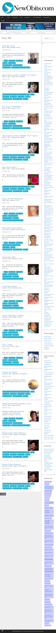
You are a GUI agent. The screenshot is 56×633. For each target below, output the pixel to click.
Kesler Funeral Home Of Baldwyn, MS (49, 537)
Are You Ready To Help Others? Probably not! (48, 169)
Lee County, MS (21, 96)
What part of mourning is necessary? (47, 89)
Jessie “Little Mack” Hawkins (13, 315)
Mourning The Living (48, 162)
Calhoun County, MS (48, 495)
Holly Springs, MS (48, 530)
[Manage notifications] (2, 630)
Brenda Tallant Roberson (11, 464)
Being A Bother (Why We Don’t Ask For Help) (48, 245)
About (21, 17)
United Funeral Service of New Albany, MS (20, 67)
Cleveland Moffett (48, 374)
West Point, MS (47, 623)
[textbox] (14, 32)
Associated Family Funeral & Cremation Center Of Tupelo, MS (16, 94)
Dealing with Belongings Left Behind (47, 146)
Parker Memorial (47, 416)
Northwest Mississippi (47, 575)
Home (2, 17)
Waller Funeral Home (48, 435)
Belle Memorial (47, 364)
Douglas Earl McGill (9, 372)
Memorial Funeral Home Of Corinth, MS (49, 556)
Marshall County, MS (48, 547)
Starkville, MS (47, 599)
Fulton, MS (47, 505)
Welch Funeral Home (48, 439)
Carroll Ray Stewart (9, 286)
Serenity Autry (47, 423)
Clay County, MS (47, 497)
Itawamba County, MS (49, 533)
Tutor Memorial (47, 430)
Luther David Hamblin (49, 449)
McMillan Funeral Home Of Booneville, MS (49, 550)
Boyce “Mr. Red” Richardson (12, 199)
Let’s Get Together (48, 248)
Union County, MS (6, 67)
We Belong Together (48, 92)
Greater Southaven (48, 343)
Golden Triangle (47, 338)
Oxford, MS (47, 580)
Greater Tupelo (19, 60)
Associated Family (48, 362)
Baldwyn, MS (48, 491)
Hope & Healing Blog (37, 17)
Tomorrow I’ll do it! (48, 152)
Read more (9, 57)
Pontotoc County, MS (17, 65)
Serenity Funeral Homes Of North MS (48, 596)
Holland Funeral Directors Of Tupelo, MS (11, 245)
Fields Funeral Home (48, 386)
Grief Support (27, 17)
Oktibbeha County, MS (49, 578)
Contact (8, 17)
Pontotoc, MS (16, 218)
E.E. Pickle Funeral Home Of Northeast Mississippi (49, 503)
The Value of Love (48, 239)
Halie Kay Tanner (8, 46)
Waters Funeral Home (49, 437)
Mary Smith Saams (9, 167)
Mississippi (5, 62)
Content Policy (36, 631)
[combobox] (14, 32)
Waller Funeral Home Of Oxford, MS (48, 611)
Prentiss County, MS (48, 590)
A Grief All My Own (48, 117)
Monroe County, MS (48, 563)
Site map (42, 631)
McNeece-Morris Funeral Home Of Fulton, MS (49, 553)
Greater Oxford (12, 60)
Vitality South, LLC (19, 631)
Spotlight (3, 20)
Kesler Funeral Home (48, 401)
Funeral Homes (15, 17)
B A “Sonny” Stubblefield (11, 107)
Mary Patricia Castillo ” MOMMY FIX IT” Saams (19, 136)
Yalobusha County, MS (48, 625)
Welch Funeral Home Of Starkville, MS (49, 621)
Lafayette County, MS (49, 541)
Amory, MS (47, 484)
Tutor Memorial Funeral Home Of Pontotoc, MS (13, 220)
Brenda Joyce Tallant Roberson (14, 433)
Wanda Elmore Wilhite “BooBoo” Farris (16, 404)
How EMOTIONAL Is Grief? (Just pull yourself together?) (48, 176)
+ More (3, 494)
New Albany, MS (12, 62)
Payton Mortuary (48, 418)
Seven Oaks (46, 425)
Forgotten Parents (48, 185)
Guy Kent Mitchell (48, 452)
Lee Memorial (47, 402)
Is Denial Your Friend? (49, 106)
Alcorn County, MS (48, 481)
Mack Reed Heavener (49, 450)
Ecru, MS (6, 60)
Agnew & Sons (47, 360)
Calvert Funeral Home (49, 372)
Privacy (31, 631)
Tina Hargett (47, 454)
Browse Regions (46, 17)
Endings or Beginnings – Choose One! (48, 129)
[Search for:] (49, 38)
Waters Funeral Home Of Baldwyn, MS (49, 616)
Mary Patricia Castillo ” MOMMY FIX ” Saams (19, 75)
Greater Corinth (47, 340)
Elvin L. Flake (7, 345)
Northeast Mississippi (7, 65)
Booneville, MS (48, 493)
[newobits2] (28, 29)
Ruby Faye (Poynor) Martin (12, 228)
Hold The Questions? (48, 250)
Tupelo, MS (25, 98)
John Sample (47, 468)
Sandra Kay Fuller (8, 257)
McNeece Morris (47, 404)
